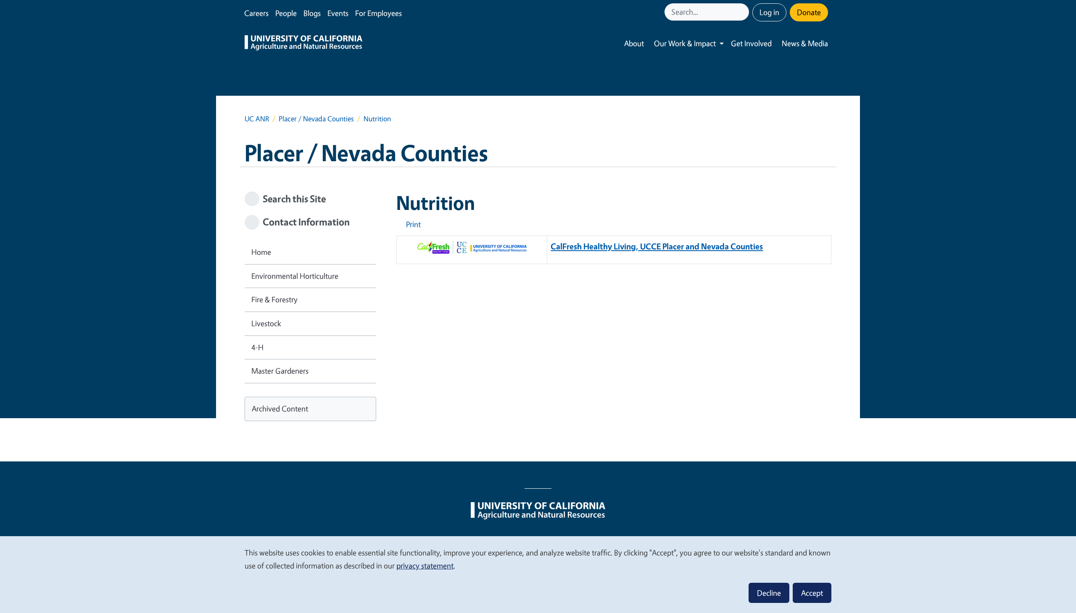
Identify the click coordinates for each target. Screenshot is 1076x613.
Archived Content (280, 408)
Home (261, 252)
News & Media (805, 43)
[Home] (303, 43)
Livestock (266, 323)
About (634, 43)
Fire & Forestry (274, 299)
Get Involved (751, 43)
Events (337, 13)
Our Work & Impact (685, 43)
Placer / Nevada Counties (316, 118)
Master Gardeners (280, 371)
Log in (769, 12)
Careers (256, 13)
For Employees (378, 13)
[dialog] (538, 574)
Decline (769, 593)
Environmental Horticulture (294, 276)
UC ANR (257, 118)
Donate (809, 12)
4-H (257, 347)
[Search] (743, 12)
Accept (812, 593)
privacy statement (425, 566)
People (286, 13)
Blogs (312, 13)
